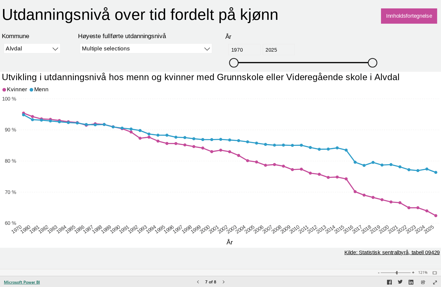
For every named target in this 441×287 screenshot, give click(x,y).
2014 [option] (330, 229)
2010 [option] (294, 229)
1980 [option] (25, 229)
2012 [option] (312, 229)
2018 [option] (366, 229)
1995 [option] (160, 229)
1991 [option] (124, 229)
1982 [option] (43, 229)
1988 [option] (97, 229)
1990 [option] (115, 229)
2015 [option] (339, 229)
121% (423, 272)
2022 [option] (402, 229)
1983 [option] (52, 229)
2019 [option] (375, 229)
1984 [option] (61, 229)
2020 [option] (384, 229)
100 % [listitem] (9, 98)
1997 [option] (178, 229)
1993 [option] (142, 229)
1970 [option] (16, 229)
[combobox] (32, 48)
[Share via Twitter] (400, 283)
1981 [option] (34, 229)
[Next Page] (223, 282)
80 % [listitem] (10, 161)
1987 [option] (88, 229)
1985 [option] (70, 229)
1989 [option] (106, 229)
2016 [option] (348, 229)
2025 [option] (429, 229)
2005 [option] (249, 229)
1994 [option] (151, 229)
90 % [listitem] (10, 130)
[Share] (423, 282)
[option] (15, 89)
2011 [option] (303, 229)
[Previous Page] (198, 282)
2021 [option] (393, 229)
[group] (176, 18)
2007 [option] (267, 229)
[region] (220, 134)
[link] (409, 15)
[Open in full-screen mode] (435, 282)
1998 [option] (187, 229)
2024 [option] (420, 229)
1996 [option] (169, 229)
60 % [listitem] (10, 223)
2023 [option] (411, 229)
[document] (177, 19)
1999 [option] (196, 229)
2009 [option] (285, 229)
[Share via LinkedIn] (411, 283)
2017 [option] (357, 229)
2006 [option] (258, 229)
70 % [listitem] (10, 192)
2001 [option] (214, 229)
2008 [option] (276, 229)
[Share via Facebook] (389, 283)
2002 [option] (222, 229)
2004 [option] (240, 229)
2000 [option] (205, 229)
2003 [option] (231, 229)
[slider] (233, 62)
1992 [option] (133, 229)
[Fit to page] (433, 272)
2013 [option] (321, 229)
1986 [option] (79, 229)
